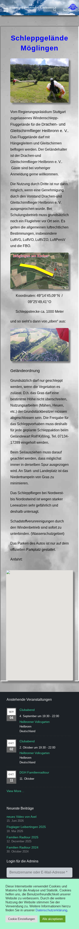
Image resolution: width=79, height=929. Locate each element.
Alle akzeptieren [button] (52, 919)
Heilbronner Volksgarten (35, 722)
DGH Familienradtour (34, 772)
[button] (6, 10)
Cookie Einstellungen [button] (21, 919)
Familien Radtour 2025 (22, 837)
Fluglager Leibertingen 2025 (26, 827)
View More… (15, 791)
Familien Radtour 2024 (22, 847)
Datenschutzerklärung (51, 910)
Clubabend (27, 710)
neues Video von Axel (21, 816)
